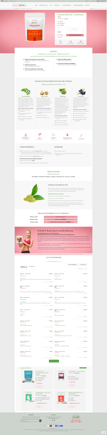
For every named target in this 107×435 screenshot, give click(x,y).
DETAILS (39, 386)
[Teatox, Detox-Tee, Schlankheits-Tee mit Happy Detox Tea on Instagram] (54, 420)
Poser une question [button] (73, 264)
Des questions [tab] (31, 266)
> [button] (54, 361)
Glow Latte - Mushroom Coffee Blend (42, 373)
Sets (51, 5)
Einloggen (87, 1)
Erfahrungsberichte (78, 5)
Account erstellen (93, 1)
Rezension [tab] (23, 266)
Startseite (17, 8)
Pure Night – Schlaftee (76, 371)
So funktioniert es (66, 5)
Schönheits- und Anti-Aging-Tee (43, 393)
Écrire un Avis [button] (83, 264)
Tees (36, 5)
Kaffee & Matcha (44, 5)
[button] (50, 281)
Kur (58, 29)
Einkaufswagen (102, 1)
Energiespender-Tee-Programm (75, 393)
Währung (11, 1)
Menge (59, 32)
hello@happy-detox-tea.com (53, 418)
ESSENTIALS (57, 5)
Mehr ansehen (83, 367)
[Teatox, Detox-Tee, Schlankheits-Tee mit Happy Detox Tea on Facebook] (90, 9)
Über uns (87, 5)
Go (40, 420)
